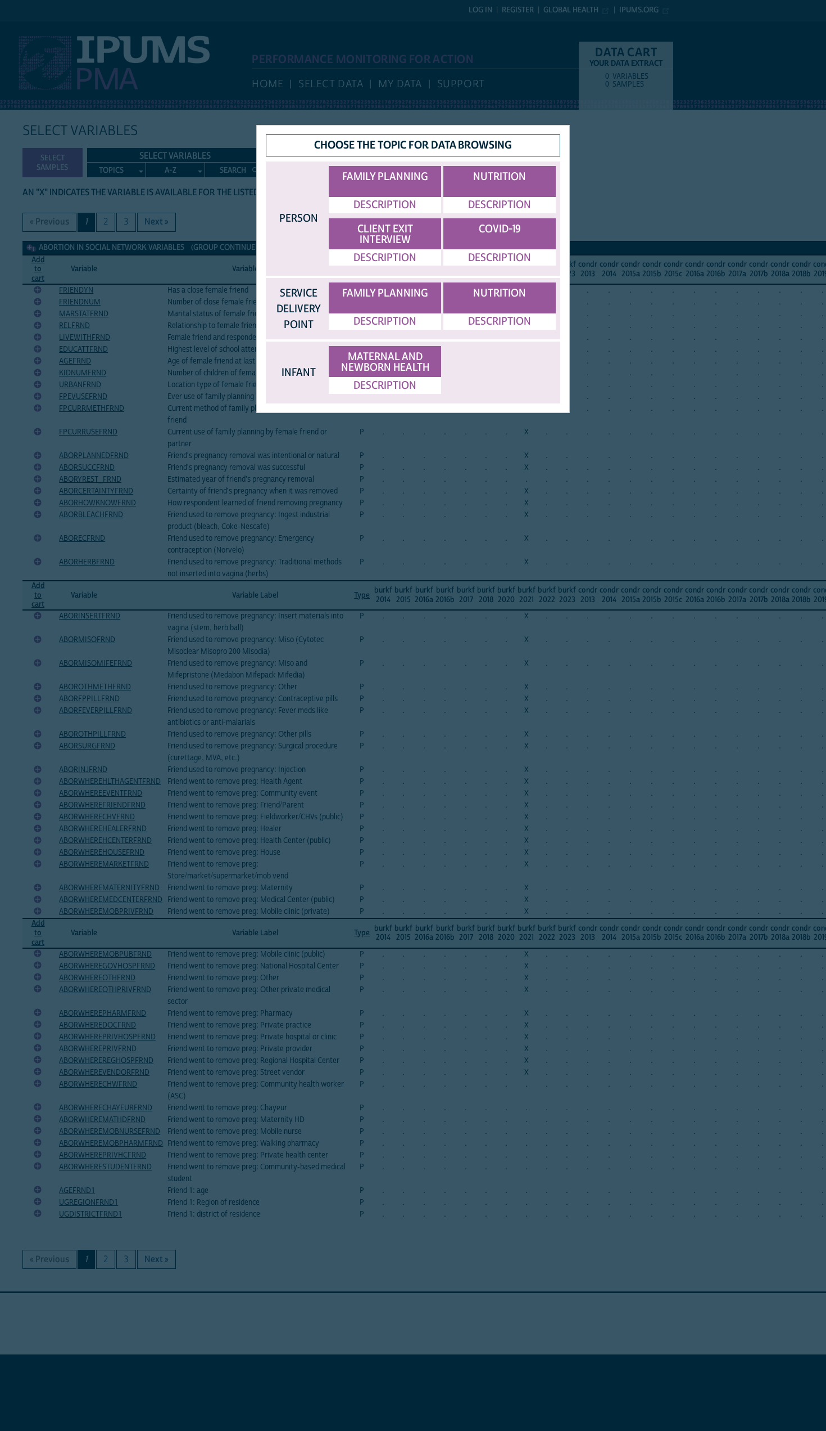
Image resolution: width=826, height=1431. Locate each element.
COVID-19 (500, 229)
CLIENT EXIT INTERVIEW (385, 234)
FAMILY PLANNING (385, 176)
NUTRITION (499, 176)
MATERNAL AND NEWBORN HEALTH (385, 362)
